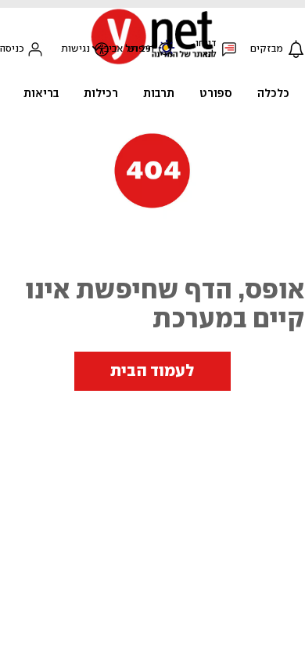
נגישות (75, 49)
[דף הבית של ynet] (152, 63)
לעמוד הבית (152, 371)
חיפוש (140, 49)
